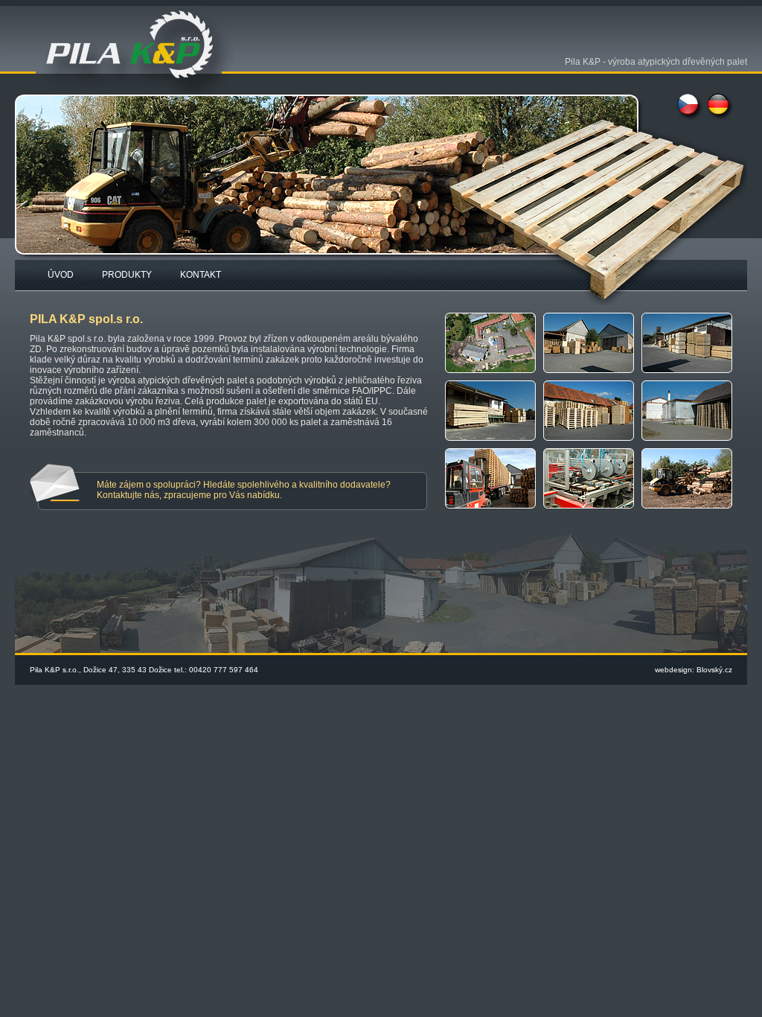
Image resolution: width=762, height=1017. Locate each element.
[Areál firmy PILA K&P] (494, 377)
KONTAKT (200, 275)
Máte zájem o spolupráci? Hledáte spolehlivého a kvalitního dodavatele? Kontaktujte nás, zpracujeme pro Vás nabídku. (244, 489)
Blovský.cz (714, 670)
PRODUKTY (127, 275)
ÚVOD (61, 275)
